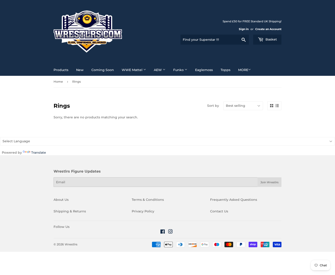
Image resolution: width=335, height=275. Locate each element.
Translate (38, 152)
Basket (271, 39)
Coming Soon (102, 70)
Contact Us (219, 211)
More (243, 70)
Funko (179, 70)
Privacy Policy (143, 211)
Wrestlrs (71, 244)
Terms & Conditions (148, 200)
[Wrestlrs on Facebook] (162, 232)
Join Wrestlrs (269, 182)
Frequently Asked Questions (233, 200)
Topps (225, 70)
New (80, 70)
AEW (158, 70)
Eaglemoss (204, 70)
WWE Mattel (132, 70)
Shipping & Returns (70, 211)
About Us (61, 200)
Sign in (244, 29)
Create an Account (268, 29)
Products (61, 70)
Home (58, 81)
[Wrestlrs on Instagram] (170, 232)
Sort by (213, 106)
